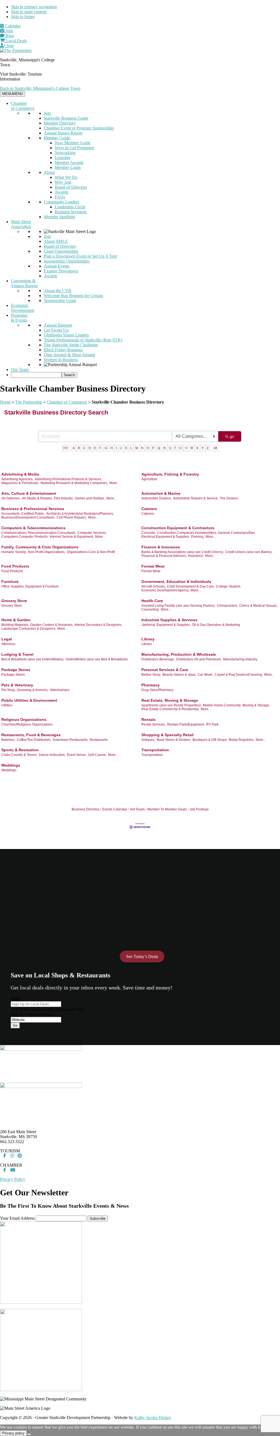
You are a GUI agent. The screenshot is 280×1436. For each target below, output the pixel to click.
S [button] (170, 448)
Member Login (68, 167)
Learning (62, 157)
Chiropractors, (227, 606)
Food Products (15, 566)
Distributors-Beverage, (158, 659)
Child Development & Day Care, (191, 586)
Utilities (6, 705)
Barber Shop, (151, 675)
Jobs (8, 30)
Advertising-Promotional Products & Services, (68, 479)
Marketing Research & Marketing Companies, (74, 483)
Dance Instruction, (52, 755)
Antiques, (148, 740)
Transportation (155, 750)
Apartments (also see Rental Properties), (171, 705)
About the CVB (57, 290)
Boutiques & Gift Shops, (210, 740)
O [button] (148, 448)
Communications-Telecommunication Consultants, (38, 533)
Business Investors (71, 211)
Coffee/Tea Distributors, (34, 740)
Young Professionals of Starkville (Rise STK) (83, 340)
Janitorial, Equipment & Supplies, (166, 625)
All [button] (215, 448)
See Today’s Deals (142, 956)
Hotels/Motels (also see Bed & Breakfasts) (97, 659)
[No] (29, 1434)
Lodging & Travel (17, 654)
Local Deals (16, 40)
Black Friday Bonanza (63, 349)
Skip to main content (28, 11)
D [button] (90, 448)
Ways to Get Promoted (74, 147)
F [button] (100, 448)
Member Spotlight (59, 216)
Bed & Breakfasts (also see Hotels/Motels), (32, 659)
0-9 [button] (65, 448)
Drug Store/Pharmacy (157, 690)
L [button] (131, 448)
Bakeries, (8, 740)
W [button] (191, 448)
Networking (65, 152)
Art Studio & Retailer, (37, 498)
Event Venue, (77, 755)
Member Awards (69, 162)
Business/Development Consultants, (28, 517)
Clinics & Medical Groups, (258, 606)
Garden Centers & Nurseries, (51, 625)
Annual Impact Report (63, 133)
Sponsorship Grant (60, 300)
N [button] (142, 448)
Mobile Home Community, (222, 705)
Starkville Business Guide (66, 118)
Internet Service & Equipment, (72, 537)
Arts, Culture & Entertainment (28, 493)
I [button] (116, 448)
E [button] (95, 448)
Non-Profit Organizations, (46, 552)
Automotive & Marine (160, 493)
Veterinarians (59, 690)
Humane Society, (14, 552)
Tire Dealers (229, 498)
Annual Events (56, 266)
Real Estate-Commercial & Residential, (170, 709)
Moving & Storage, (256, 705)
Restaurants (99, 740)
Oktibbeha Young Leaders (66, 335)
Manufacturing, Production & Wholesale (178, 654)
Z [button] (208, 448)
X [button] (197, 448)
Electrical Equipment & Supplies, (165, 537)
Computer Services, (92, 533)
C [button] (84, 448)
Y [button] (202, 448)
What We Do (66, 177)
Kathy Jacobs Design (152, 1417)
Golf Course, (97, 755)
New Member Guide (73, 142)
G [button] (106, 448)
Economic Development (22, 308)
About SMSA (56, 241)
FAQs (60, 197)
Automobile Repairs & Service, (195, 498)
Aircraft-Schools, (153, 586)
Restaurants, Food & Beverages (31, 735)
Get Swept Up (56, 330)
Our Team (19, 369)
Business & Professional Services (32, 509)
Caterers (149, 509)
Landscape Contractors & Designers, (28, 629)
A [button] (74, 448)
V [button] (186, 448)
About (49, 172)
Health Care (152, 600)
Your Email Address (17, 1218)
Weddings (10, 765)
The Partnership (28, 402)
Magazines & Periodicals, (20, 483)
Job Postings (199, 809)
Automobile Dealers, (156, 498)
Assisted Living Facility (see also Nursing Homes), (178, 606)
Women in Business (61, 359)
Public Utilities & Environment (29, 700)
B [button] (79, 448)
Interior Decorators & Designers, (98, 625)
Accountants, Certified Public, (23, 514)
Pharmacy (150, 685)
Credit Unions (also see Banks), (248, 552)
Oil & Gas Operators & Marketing (216, 625)
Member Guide (57, 138)
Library (147, 639)
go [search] (232, 436)
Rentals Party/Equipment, (186, 724)
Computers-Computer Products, (24, 537)
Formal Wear (153, 566)
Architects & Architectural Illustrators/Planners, (80, 514)
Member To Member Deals (167, 809)
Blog (9, 35)
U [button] (180, 448)
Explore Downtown (61, 271)
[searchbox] (36, 375)
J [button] (121, 448)
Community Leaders (61, 202)
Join (9, 45)
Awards (61, 192)
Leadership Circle (70, 207)
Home (5, 402)
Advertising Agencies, (17, 479)
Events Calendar (114, 809)
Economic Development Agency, (165, 590)
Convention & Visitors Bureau (24, 283)
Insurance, (196, 556)
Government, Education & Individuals (176, 581)
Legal (6, 639)
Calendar (12, 26)
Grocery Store (14, 600)
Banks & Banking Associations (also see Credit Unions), (182, 552)
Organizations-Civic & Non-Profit (91, 552)
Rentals (148, 719)
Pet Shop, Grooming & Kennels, (24, 690)
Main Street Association (21, 224)
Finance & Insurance (160, 547)
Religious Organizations (23, 719)
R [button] (165, 448)
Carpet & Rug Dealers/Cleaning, (239, 675)
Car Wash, (205, 675)
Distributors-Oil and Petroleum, (199, 659)
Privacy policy (13, 1433)
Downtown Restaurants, (70, 740)
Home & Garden (16, 620)
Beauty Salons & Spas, (179, 675)
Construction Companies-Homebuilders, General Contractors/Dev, (206, 533)
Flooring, (197, 537)
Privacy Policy (12, 1179)
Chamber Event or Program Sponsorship (79, 128)
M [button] (136, 448)
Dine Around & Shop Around (69, 354)
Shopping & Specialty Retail (167, 735)
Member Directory (60, 123)
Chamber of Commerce (22, 106)
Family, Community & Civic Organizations (39, 547)
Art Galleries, (11, 498)
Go (15, 1025)
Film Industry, (63, 498)
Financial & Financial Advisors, (164, 556)
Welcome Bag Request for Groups (73, 295)
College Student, (228, 586)
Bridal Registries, (241, 740)
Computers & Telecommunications (33, 528)
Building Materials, (15, 625)
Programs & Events (19, 318)
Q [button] (159, 448)
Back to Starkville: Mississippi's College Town (40, 88)
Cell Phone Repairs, (72, 517)
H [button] (111, 448)
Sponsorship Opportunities (67, 261)
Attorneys (8, 644)
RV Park (212, 724)
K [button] (126, 448)
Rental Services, (153, 724)
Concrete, (148, 533)
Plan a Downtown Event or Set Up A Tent (80, 256)
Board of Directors (71, 187)
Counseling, (150, 609)
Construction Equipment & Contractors (177, 528)
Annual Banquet (58, 325)
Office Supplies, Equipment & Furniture (30, 586)
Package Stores (15, 669)
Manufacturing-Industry (240, 659)
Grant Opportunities (61, 251)
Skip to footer (22, 16)
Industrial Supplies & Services (169, 620)
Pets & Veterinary (17, 685)
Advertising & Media (20, 474)
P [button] (153, 448)
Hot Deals (137, 809)
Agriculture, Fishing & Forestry (170, 474)
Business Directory (86, 809)
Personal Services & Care (164, 669)
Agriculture (149, 479)
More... (114, 483)
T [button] (175, 448)
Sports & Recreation (20, 750)
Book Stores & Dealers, (174, 740)
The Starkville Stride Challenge (71, 345)
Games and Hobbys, (90, 498)
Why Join (63, 182)
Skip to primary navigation (34, 6)
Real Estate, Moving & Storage (169, 700)
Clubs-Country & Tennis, (19, 755)
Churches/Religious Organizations (26, 724)
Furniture (10, 581)
